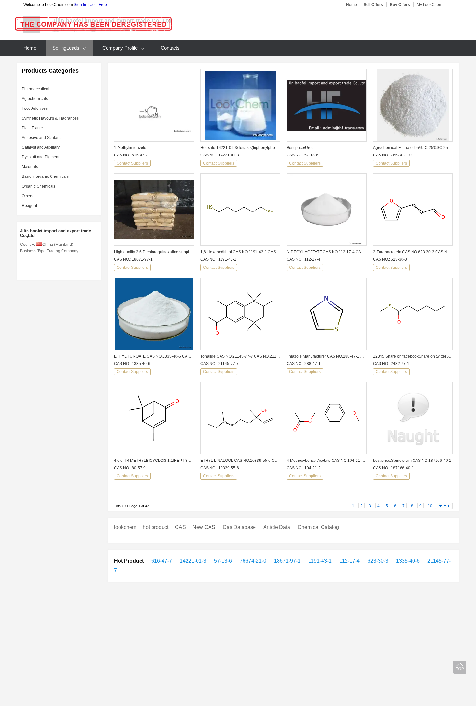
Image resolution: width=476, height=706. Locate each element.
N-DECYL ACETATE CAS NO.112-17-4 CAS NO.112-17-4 (327, 252)
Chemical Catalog (318, 527)
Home (351, 4)
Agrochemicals (35, 99)
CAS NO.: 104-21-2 (304, 468)
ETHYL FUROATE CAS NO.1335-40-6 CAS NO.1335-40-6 (154, 356)
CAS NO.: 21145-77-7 (219, 363)
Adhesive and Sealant (41, 137)
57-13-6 (222, 561)
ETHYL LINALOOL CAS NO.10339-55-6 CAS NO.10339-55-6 (240, 460)
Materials (30, 167)
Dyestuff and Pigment (40, 157)
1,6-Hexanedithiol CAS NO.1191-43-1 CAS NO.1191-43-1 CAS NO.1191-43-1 (240, 252)
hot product (155, 527)
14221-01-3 (192, 561)
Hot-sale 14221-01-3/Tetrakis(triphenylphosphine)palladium (240, 147)
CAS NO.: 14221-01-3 (219, 155)
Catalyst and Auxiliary (41, 147)
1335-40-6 (407, 561)
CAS (180, 527)
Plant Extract (33, 128)
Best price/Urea (300, 147)
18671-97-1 (286, 561)
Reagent (29, 205)
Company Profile (120, 48)
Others (27, 196)
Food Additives (35, 108)
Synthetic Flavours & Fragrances (50, 118)
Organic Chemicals (38, 186)
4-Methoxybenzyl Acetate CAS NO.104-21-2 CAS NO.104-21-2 (327, 460)
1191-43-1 (319, 561)
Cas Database (239, 527)
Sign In (80, 4)
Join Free (98, 4)
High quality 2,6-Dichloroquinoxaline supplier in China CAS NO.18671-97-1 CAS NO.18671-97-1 (154, 252)
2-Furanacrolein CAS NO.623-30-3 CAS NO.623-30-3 (413, 252)
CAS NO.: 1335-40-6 (132, 363)
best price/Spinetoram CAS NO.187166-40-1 (412, 460)
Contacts (170, 48)
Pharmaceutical (35, 89)
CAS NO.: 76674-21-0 (392, 155)
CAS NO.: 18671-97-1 (133, 259)
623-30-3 (377, 561)
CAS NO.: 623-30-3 (390, 259)
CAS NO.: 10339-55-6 (219, 468)
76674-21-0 (252, 561)
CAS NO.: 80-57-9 (130, 468)
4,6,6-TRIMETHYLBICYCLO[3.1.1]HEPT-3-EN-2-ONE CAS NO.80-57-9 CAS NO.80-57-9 (154, 460)
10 (430, 506)
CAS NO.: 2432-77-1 (391, 363)
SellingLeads (65, 48)
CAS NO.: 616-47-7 (131, 155)
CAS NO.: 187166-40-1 (393, 468)
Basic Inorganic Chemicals (45, 176)
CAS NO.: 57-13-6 (302, 155)
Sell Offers (373, 4)
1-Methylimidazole (130, 147)
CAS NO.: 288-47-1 (304, 363)
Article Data (276, 527)
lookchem (125, 527)
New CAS (203, 527)
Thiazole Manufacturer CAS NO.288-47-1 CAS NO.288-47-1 (327, 356)
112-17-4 (349, 561)
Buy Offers (400, 4)
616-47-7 (161, 561)
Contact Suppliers (132, 163)
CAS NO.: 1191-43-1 (218, 259)
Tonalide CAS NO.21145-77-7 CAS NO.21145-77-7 (240, 356)
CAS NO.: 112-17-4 (303, 259)
